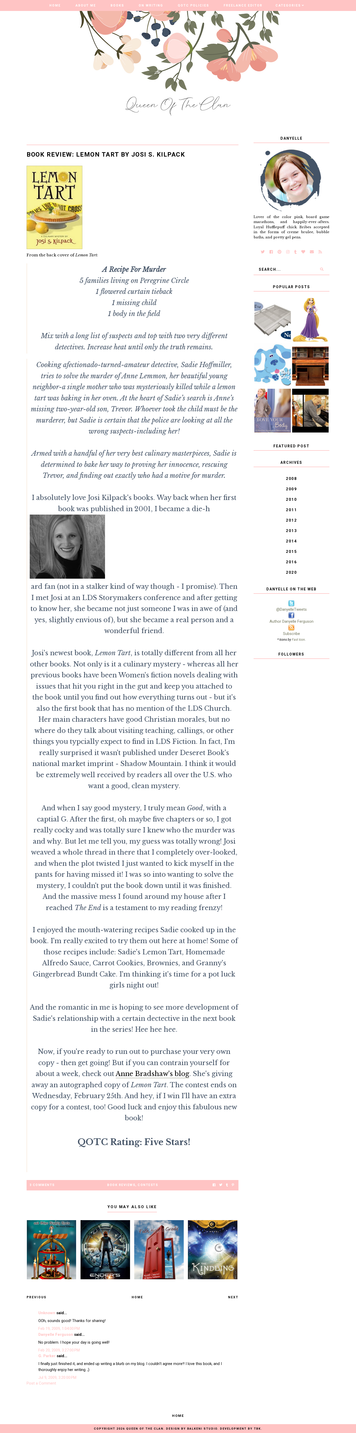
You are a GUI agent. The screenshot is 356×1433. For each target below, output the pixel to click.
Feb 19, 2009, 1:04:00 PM (59, 1328)
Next (233, 1297)
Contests (148, 1185)
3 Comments (42, 1185)
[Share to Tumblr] (227, 1185)
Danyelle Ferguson (55, 1334)
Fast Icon (298, 639)
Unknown (46, 1313)
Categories (288, 5)
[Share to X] (220, 1185)
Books (117, 5)
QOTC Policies (193, 5)
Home (55, 5)
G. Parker (47, 1356)
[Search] (321, 269)
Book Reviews (121, 1185)
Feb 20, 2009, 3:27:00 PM (59, 1350)
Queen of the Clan (144, 1428)
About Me (85, 5)
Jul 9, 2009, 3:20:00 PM (57, 1377)
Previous (36, 1297)
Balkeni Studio (202, 1428)
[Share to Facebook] (214, 1185)
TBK (257, 1428)
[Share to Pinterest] (233, 1185)
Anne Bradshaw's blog (152, 1074)
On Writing (151, 5)
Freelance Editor (243, 5)
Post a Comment (41, 1383)
